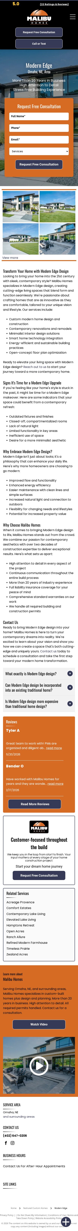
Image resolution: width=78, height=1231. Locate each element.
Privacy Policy (6, 1215)
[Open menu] (73, 17)
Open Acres (15, 931)
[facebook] (6, 1143)
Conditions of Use (57, 1215)
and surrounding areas (19, 1117)
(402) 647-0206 (15, 1136)
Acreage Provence (20, 902)
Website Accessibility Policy (48, 1218)
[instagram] (12, 1143)
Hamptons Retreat (20, 925)
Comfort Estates (18, 908)
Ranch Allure (15, 937)
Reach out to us (34, 367)
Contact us (48, 651)
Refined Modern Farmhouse (27, 943)
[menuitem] (8, 1192)
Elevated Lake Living (21, 919)
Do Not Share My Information (31, 1215)
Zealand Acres (17, 954)
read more (54, 748)
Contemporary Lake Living (25, 914)
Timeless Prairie (18, 948)
